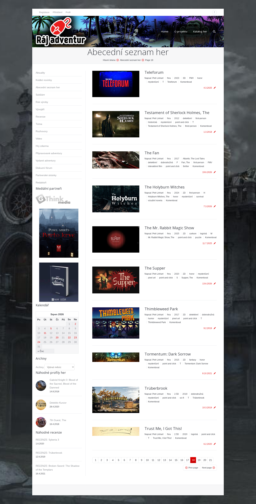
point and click (182, 122)
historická (152, 122)
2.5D (176, 394)
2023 (176, 78)
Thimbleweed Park (161, 308)
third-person (191, 126)
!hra (169, 78)
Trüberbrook (156, 388)
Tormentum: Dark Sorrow (168, 354)
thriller (186, 166)
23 (75, 337)
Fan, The (185, 162)
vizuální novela (155, 200)
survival (200, 196)
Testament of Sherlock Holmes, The (177, 112)
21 (210, 460)
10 (147, 460)
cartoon (192, 233)
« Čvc (41, 351)
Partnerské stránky (46, 175)
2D (184, 193)
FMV (191, 78)
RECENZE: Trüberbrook (49, 452)
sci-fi (182, 398)
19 (199, 460)
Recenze (40, 116)
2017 (176, 158)
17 (187, 460)
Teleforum (154, 72)
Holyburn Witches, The (158, 196)
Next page (207, 468)
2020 (176, 274)
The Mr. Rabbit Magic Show (169, 227)
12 (158, 460)
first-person (201, 118)
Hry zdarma (42, 146)
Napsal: (154, 78)
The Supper (155, 268)
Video (39, 138)
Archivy (40, 367)
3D (184, 78)
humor (151, 318)
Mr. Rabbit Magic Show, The (161, 237)
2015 (176, 360)
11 (153, 460)
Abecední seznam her (48, 87)
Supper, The (187, 277)
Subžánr (40, 94)
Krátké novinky (44, 80)
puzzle (198, 237)
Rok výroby (42, 102)
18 (193, 460)
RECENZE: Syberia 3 (47, 439)
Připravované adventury (49, 153)
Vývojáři (40, 109)
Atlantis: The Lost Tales (194, 158)
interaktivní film (155, 166)
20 (204, 460)
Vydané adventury (46, 160)
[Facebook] (214, 12)
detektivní (187, 118)
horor (199, 78)
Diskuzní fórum (44, 167)
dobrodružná (167, 162)
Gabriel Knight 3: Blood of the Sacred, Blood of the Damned (64, 383)
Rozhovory (42, 131)
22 (69, 337)
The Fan (152, 152)
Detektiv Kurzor (58, 402)
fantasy (192, 360)
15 (176, 460)
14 (170, 460)
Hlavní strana (109, 60)
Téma (39, 124)
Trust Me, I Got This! (163, 428)
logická (203, 233)
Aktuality (40, 72)
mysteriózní (153, 82)
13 (164, 460)
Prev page (193, 468)
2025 (176, 233)
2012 (176, 118)
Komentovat (186, 82)
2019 (185, 394)
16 (181, 460)
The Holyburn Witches (165, 187)
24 (38, 342)
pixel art (152, 277)
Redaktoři (41, 182)
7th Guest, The (58, 420)
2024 (176, 193)
